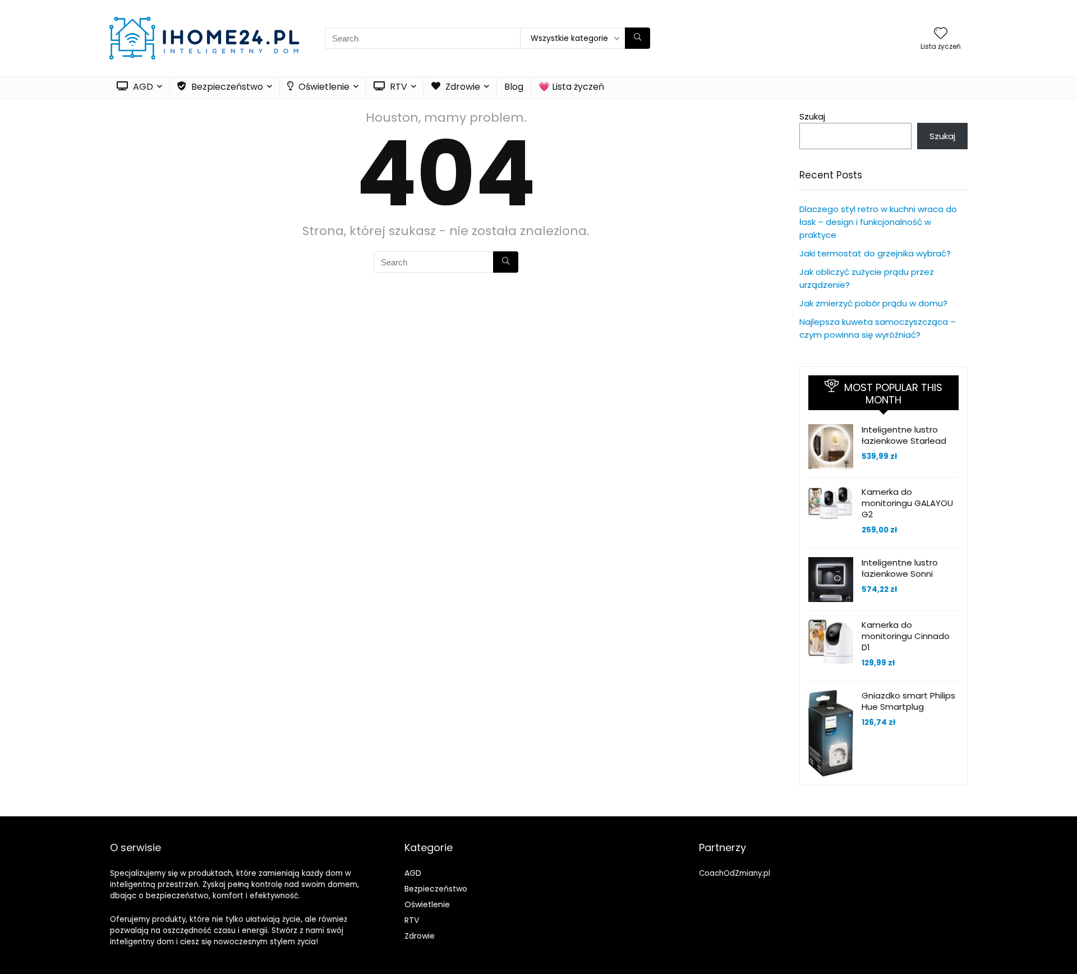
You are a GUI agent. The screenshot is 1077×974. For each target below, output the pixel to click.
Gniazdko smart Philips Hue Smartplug (908, 701)
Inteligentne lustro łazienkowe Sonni (900, 568)
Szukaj (812, 116)
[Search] (637, 38)
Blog (513, 86)
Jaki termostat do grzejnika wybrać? (875, 253)
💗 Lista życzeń (571, 86)
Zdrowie (461, 86)
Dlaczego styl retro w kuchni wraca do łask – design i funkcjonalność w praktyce (878, 222)
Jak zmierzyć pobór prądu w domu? (873, 303)
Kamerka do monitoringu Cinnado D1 (906, 636)
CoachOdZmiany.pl (734, 873)
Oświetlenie (322, 86)
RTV (397, 86)
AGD (142, 86)
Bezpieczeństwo (226, 86)
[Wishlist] (940, 34)
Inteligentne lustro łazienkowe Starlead (904, 435)
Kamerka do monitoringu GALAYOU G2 (907, 503)
